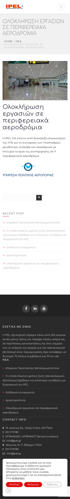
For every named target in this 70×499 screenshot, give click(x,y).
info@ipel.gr (14, 441)
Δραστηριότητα (16, 255)
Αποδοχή (14, 484)
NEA (19, 41)
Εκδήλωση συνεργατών (21, 247)
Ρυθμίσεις (52, 484)
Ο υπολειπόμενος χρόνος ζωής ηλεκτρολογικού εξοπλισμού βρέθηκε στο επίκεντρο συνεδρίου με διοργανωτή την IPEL (34, 235)
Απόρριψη (33, 484)
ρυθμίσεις (18, 478)
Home (8, 41)
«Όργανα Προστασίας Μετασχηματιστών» (33, 222)
